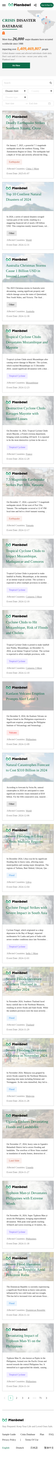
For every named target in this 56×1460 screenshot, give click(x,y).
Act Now (16, 65)
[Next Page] (46, 1398)
